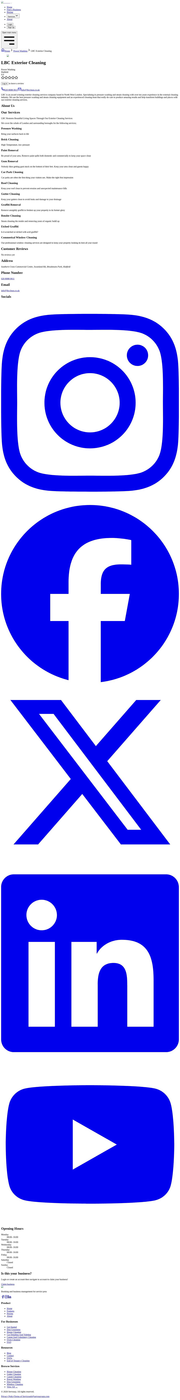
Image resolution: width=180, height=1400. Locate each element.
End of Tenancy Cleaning (18, 1360)
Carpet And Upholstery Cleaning (21, 1337)
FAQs (9, 1358)
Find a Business (14, 9)
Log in (4, 84)
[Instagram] (6, 1297)
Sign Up (11, 27)
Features (10, 1311)
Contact (10, 1355)
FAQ (9, 1342)
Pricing (10, 12)
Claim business (7, 1284)
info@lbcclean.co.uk (30, 90)
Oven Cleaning (13, 1340)
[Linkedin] (9, 1297)
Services (11, 17)
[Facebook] (2, 1297)
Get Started (12, 1327)
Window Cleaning (15, 1384)
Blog (9, 1353)
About (9, 19)
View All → (12, 1387)
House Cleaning (14, 1332)
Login (10, 24)
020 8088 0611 (11, 90)
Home (9, 7)
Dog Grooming (13, 1329)
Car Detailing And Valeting (19, 1334)
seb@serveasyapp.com (39, 1396)
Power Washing (14, 1379)
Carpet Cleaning (14, 1377)
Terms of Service (21, 1396)
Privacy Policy (7, 1396)
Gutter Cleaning (14, 1374)
